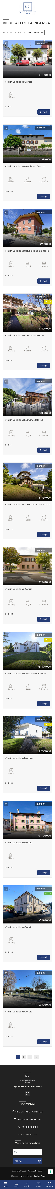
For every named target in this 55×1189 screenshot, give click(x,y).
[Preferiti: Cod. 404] (6, 550)
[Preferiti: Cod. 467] (6, 804)
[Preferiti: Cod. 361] (6, 381)
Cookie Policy (40, 1176)
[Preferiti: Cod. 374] (6, 466)
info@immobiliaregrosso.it (29, 1119)
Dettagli (43, 112)
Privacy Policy (26, 1176)
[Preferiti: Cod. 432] (6, 297)
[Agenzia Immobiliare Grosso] (27, 8)
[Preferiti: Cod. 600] (6, 888)
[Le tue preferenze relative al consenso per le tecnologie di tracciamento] (50, 1171)
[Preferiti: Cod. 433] (6, 719)
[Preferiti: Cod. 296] (6, 43)
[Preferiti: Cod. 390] (6, 212)
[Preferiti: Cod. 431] (6, 635)
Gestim (40, 1171)
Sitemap (14, 1176)
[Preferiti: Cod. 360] (6, 128)
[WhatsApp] (27, 1093)
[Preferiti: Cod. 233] (6, 973)
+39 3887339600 (29, 1127)
